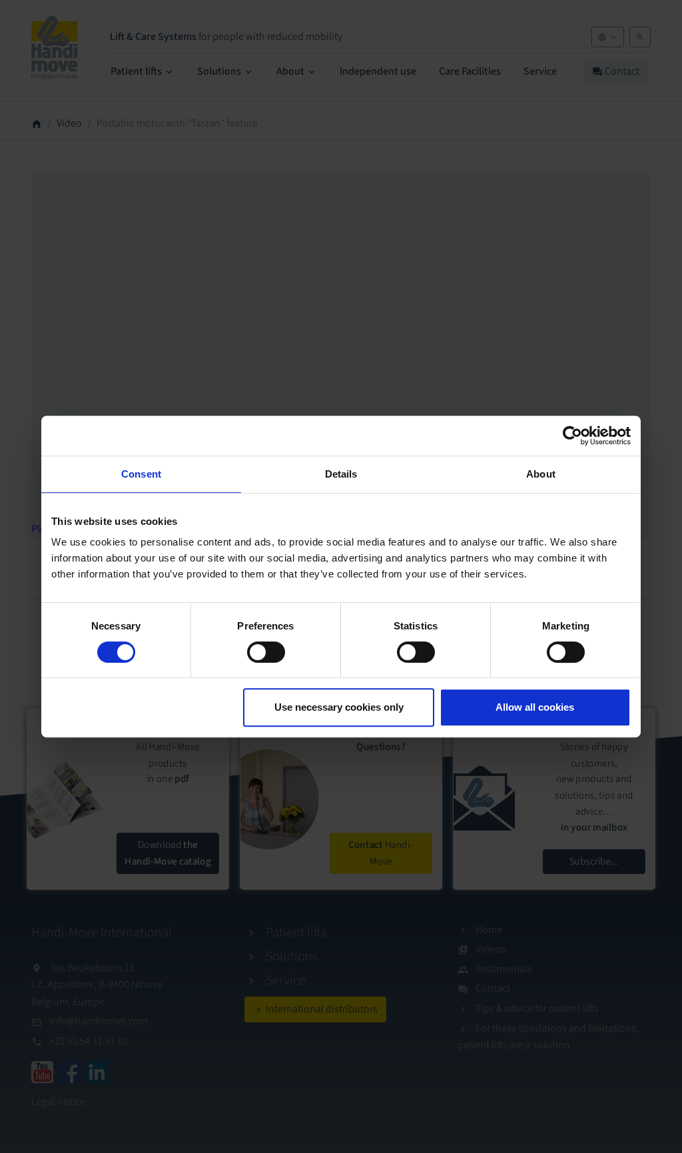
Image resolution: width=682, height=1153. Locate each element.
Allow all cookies (535, 707)
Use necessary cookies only (339, 707)
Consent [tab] (141, 474)
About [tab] (540, 474)
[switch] (266, 652)
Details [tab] (341, 474)
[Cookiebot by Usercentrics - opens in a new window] (572, 436)
